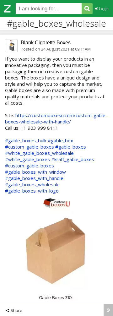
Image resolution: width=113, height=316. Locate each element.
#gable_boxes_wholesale (32, 184)
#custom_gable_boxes (29, 147)
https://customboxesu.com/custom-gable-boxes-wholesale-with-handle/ (56, 118)
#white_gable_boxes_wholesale (39, 153)
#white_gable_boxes (27, 159)
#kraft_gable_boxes (72, 159)
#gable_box (60, 140)
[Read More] (108, 310)
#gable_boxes (70, 147)
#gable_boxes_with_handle (34, 178)
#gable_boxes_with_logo (32, 191)
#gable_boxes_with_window (35, 172)
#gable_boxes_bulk (25, 140)
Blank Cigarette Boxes (46, 42)
